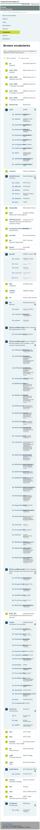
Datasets (5, 19)
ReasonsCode (19, 516)
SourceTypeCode (19, 529)
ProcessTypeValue (19, 673)
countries (17, 774)
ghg (10, 284)
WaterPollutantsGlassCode (19, 548)
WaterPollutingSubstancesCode (19, 605)
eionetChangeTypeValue (19, 140)
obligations (18, 198)
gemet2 (12, 254)
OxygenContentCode (19, 505)
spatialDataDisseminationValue (19, 158)
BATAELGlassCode (19, 383)
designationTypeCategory (19, 129)
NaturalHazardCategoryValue (19, 668)
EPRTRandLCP (15, 220)
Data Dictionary (16, 12)
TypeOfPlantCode (19, 595)
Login (25, 4)
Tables (4, 22)
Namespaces (6, 39)
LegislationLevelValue (19, 655)
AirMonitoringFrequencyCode (19, 350)
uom (11, 791)
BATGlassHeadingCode (19, 413)
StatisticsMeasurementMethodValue (19, 694)
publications (13, 769)
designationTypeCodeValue (19, 135)
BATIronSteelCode (19, 421)
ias (10, 297)
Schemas (5, 29)
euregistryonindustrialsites (16, 228)
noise (11, 762)
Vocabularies (6, 32)
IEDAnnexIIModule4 (16, 569)
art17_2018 (13, 98)
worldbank (13, 803)
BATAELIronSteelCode (19, 395)
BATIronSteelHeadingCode (19, 427)
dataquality (13, 208)
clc (15, 715)
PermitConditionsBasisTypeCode (19, 510)
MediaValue (18, 665)
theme (16, 699)
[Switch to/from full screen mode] (28, 4)
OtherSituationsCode (19, 495)
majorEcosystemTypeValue (19, 148)
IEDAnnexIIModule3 (16, 341)
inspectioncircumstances (19, 314)
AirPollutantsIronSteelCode (19, 368)
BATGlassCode (19, 406)
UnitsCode (18, 535)
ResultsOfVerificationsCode (19, 589)
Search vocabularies (11, 58)
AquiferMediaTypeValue (19, 629)
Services (5, 35)
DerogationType (19, 584)
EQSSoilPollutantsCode (19, 471)
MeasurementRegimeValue (19, 658)
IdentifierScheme (19, 651)
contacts (17, 183)
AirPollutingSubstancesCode (19, 578)
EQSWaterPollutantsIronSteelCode (19, 487)
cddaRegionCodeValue (19, 114)
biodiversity (13, 105)
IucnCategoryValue (19, 144)
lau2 (10, 737)
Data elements (7, 25)
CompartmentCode (19, 436)
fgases (11, 247)
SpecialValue (18, 690)
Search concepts (25, 58)
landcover (13, 709)
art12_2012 (13, 70)
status (16, 202)
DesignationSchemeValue (19, 639)
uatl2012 (17, 725)
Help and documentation (9, 15)
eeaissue (17, 193)
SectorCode (18, 524)
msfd (11, 755)
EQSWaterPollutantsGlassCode (19, 478)
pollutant (17, 320)
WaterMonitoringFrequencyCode (19, 542)
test (10, 786)
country (17, 810)
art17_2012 (13, 91)
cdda (11, 109)
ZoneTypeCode (19, 703)
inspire (11, 622)
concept (17, 259)
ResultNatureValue (19, 678)
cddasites (17, 119)
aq (10, 63)
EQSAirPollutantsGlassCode (19, 455)
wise (11, 796)
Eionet (9, 12)
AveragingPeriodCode (19, 378)
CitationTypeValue (19, 634)
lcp (10, 748)
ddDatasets (18, 186)
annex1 (17, 309)
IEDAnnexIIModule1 (16, 327)
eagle (16, 720)
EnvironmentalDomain (19, 645)
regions (17, 153)
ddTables (17, 190)
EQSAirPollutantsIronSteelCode (19, 464)
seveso (12, 780)
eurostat (12, 235)
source (17, 267)
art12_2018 (13, 77)
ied (10, 302)
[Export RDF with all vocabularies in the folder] (35, 110)
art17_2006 (13, 84)
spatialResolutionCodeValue (19, 164)
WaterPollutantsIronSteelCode (19, 557)
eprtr (11, 213)
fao (10, 240)
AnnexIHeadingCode (19, 334)
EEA (10, 2)
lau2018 (12, 742)
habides (12, 291)
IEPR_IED (12, 613)
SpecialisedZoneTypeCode (19, 685)
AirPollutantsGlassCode (19, 356)
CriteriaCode (18, 442)
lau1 (10, 732)
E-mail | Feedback (8, 824)
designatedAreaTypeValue (19, 125)
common (12, 171)
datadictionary (14, 176)
